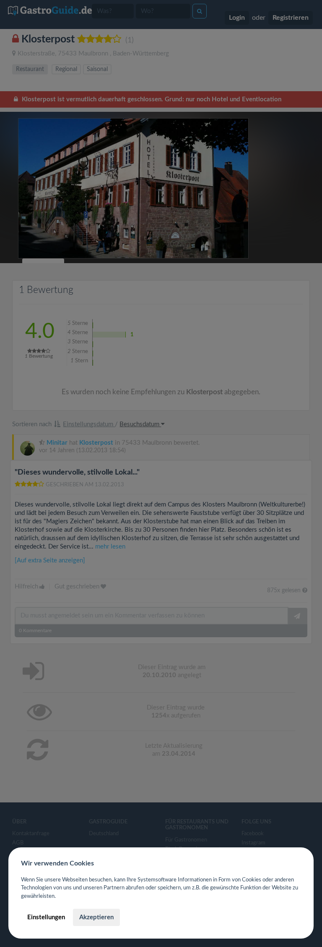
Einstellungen (46, 917)
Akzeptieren (96, 917)
